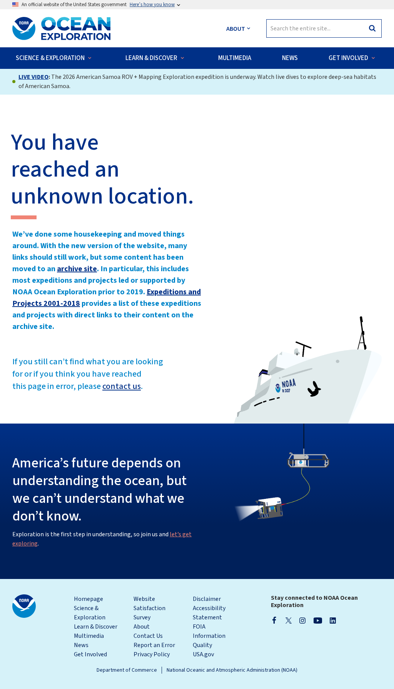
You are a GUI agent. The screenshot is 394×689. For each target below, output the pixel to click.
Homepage (88, 599)
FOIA (199, 626)
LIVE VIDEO (33, 77)
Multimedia (89, 636)
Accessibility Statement (209, 613)
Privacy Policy (152, 654)
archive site (77, 269)
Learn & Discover (95, 626)
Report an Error (154, 645)
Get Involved (90, 654)
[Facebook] (274, 620)
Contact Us (148, 636)
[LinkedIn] (333, 620)
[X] (288, 620)
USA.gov (203, 654)
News (81, 645)
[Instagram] (302, 620)
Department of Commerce (127, 670)
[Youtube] (317, 620)
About (142, 626)
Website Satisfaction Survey (149, 608)
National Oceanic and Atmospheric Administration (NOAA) (232, 670)
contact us (121, 386)
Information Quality (209, 640)
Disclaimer (207, 599)
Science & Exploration (89, 613)
